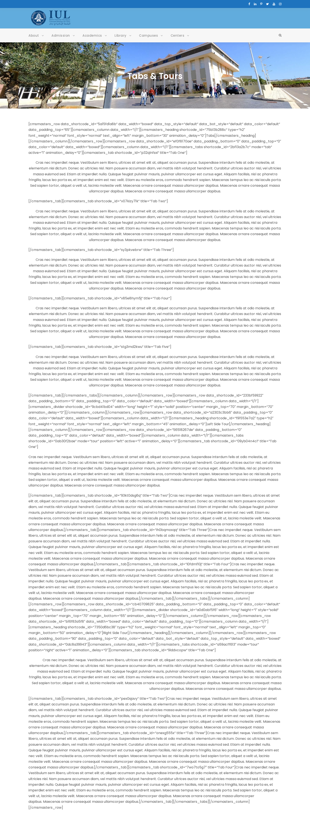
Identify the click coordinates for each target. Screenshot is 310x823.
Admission (60, 35)
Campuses (148, 35)
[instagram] (280, 4)
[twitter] (267, 4)
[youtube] (274, 4)
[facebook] (249, 4)
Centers (178, 35)
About (33, 35)
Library (121, 35)
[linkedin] (255, 4)
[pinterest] (261, 4)
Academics (92, 35)
